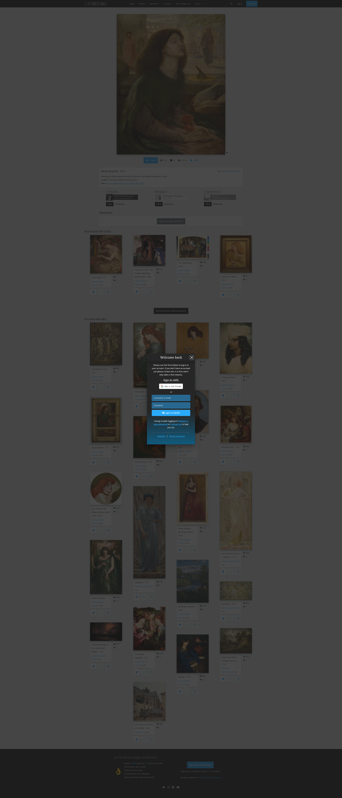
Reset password (177, 436)
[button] (171, 386)
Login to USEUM (172, 413)
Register (161, 436)
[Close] (192, 357)
